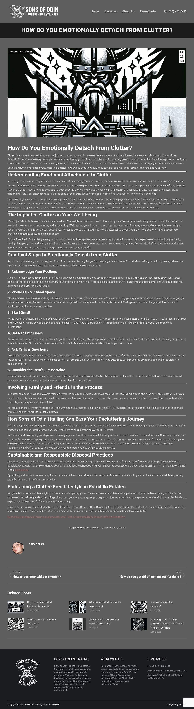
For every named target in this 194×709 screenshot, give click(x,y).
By (104, 528)
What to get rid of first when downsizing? (105, 604)
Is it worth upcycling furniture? (161, 604)
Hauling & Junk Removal (21, 52)
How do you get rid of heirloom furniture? (39, 604)
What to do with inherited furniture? (41, 621)
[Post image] (16, 607)
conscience (21, 469)
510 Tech (182, 704)
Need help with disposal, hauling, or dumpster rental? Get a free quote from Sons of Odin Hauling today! (66, 516)
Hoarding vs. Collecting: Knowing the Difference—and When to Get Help (166, 623)
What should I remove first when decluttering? (104, 621)
